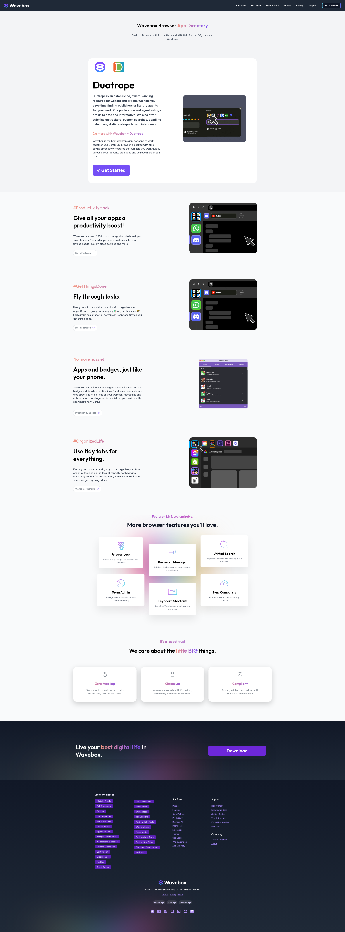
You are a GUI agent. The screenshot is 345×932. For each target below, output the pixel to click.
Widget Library (142, 827)
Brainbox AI (177, 822)
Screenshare (103, 857)
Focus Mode (141, 832)
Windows (183, 902)
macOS (157, 902)
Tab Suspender (104, 816)
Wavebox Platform (85, 489)
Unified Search (103, 826)
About (214, 844)
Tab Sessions (142, 817)
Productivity (272, 5)
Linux (170, 902)
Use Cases (177, 838)
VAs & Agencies (179, 842)
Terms (165, 894)
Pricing (299, 5)
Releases (215, 826)
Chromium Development (147, 847)
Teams (287, 5)
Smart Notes (141, 807)
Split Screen (102, 852)
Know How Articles (220, 822)
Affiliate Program (219, 839)
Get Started (113, 170)
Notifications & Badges (107, 842)
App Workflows (104, 831)
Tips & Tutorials (218, 818)
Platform (256, 5)
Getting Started (218, 814)
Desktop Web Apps (145, 837)
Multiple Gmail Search (107, 836)
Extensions (177, 830)
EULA (180, 894)
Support (312, 5)
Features (241, 5)
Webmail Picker (104, 821)
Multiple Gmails (104, 801)
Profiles (100, 862)
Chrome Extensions (106, 847)
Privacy (173, 894)
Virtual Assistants (143, 801)
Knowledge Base (219, 810)
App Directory (178, 846)
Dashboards (178, 826)
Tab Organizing (104, 806)
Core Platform (178, 814)
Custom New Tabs (144, 842)
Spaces (100, 811)
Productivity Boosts (85, 413)
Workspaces (141, 812)
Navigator (140, 852)
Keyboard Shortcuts (145, 822)
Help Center (216, 806)
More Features (83, 253)
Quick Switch (103, 867)
